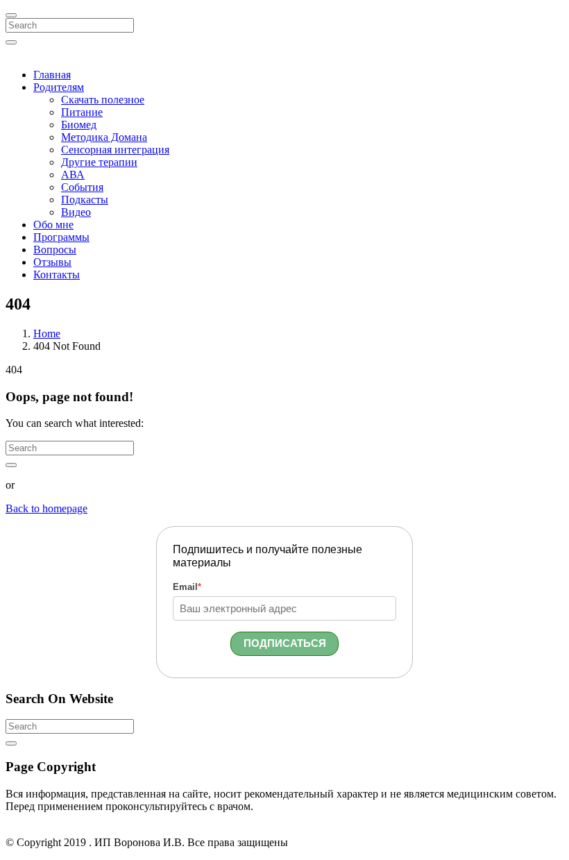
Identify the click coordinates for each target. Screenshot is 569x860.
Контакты (56, 274)
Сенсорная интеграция (115, 149)
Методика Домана (104, 137)
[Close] (11, 15)
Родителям (58, 87)
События (82, 187)
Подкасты (84, 199)
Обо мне (53, 224)
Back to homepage (46, 508)
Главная (52, 75)
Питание (82, 112)
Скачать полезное (102, 100)
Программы (61, 237)
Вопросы (54, 249)
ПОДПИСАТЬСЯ (285, 643)
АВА (73, 174)
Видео (76, 212)
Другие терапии (99, 162)
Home (46, 333)
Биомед (78, 124)
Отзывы (52, 262)
